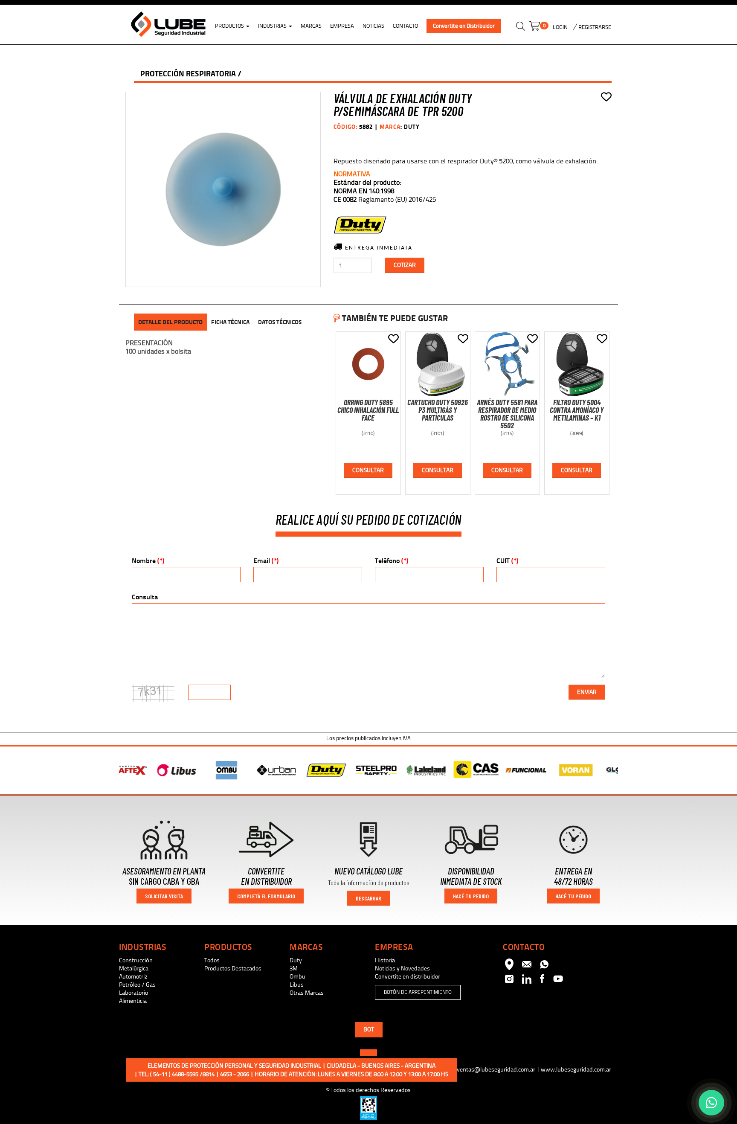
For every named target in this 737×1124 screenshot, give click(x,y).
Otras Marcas (307, 992)
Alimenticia (133, 1001)
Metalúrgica (133, 968)
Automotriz (133, 976)
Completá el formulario (266, 896)
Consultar (368, 470)
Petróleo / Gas (137, 984)
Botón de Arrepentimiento (418, 992)
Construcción (136, 960)
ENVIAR (587, 692)
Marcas (311, 26)
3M (294, 968)
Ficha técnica (230, 322)
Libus (297, 984)
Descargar (368, 898)
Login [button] (560, 27)
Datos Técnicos (280, 322)
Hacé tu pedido (471, 896)
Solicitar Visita (164, 896)
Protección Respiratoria (188, 73)
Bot (368, 1029)
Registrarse (594, 27)
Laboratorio (133, 992)
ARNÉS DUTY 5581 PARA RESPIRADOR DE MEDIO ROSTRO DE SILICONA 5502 (507, 414)
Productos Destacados (232, 968)
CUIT (507, 561)
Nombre (148, 561)
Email (266, 561)
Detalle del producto (170, 322)
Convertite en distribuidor (407, 976)
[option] (144, 770)
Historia (385, 960)
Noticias (373, 26)
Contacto (405, 26)
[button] (520, 27)
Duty (296, 960)
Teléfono (391, 561)
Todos (212, 960)
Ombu (297, 976)
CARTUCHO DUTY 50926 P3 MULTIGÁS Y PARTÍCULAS (437, 410)
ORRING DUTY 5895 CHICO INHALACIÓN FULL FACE (368, 410)
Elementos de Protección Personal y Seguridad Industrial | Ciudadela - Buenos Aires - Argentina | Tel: (291, 1070)
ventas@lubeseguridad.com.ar (496, 1069)
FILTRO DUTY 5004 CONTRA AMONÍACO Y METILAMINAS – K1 (577, 410)
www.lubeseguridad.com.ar (576, 1069)
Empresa (342, 26)
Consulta (145, 597)
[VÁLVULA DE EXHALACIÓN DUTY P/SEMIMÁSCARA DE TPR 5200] (223, 189)
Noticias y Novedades (402, 968)
